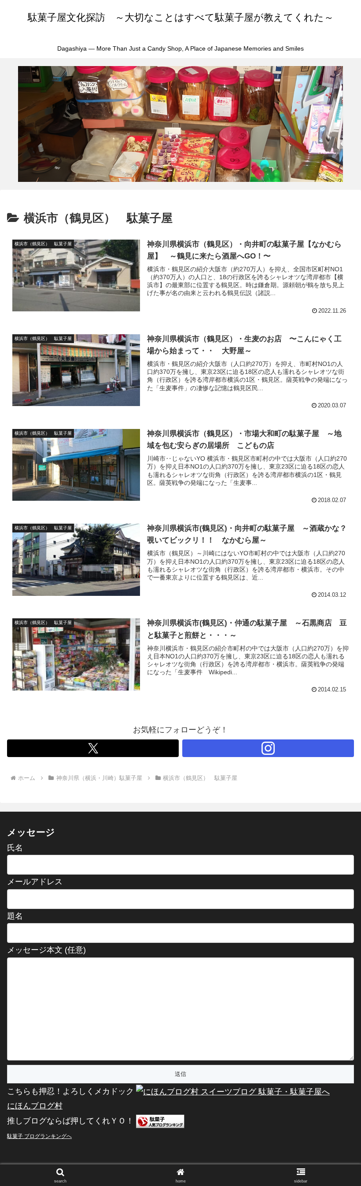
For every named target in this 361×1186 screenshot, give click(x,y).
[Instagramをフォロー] (268, 748)
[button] (334, 1125)
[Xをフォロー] (93, 748)
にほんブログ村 (35, 1105)
